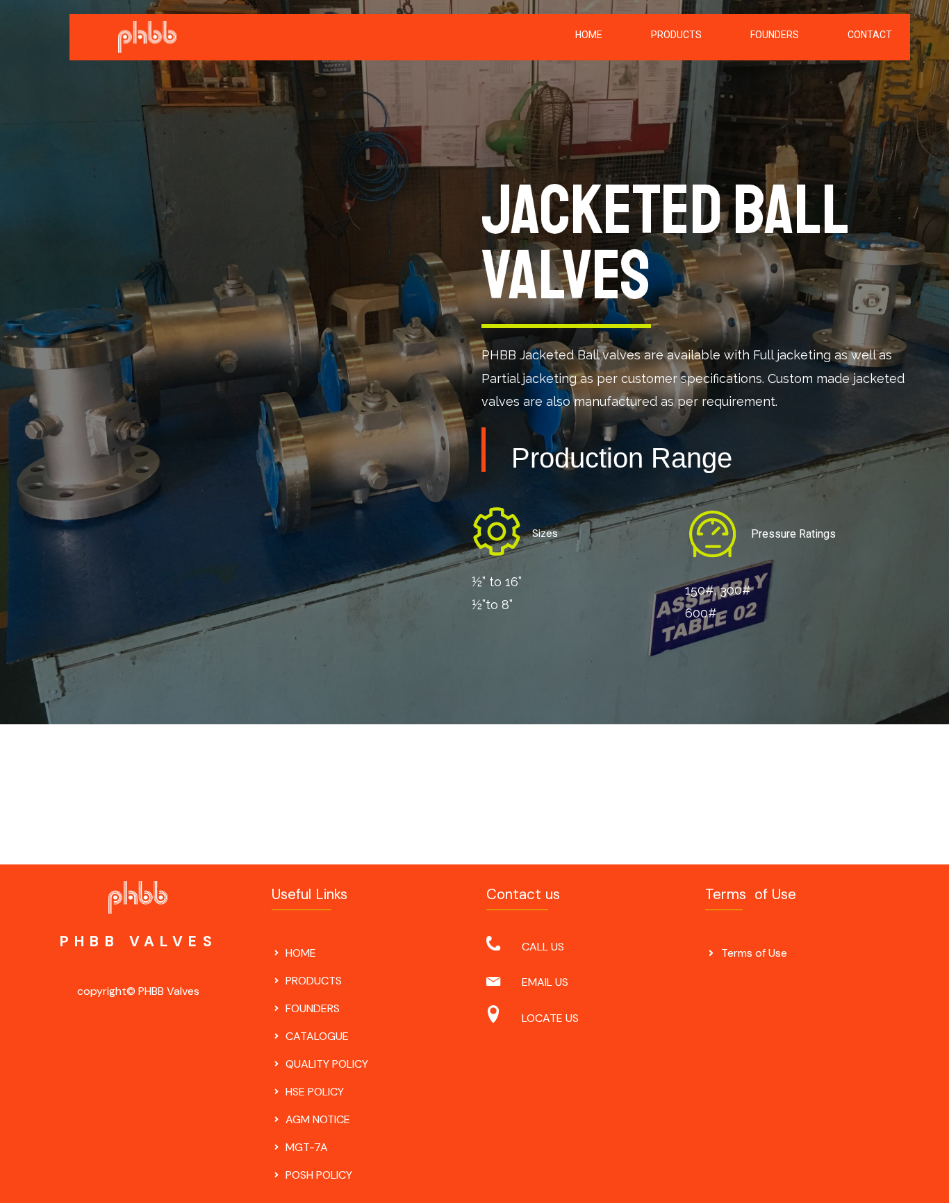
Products (676, 34)
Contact (870, 34)
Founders (774, 34)
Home (588, 34)
